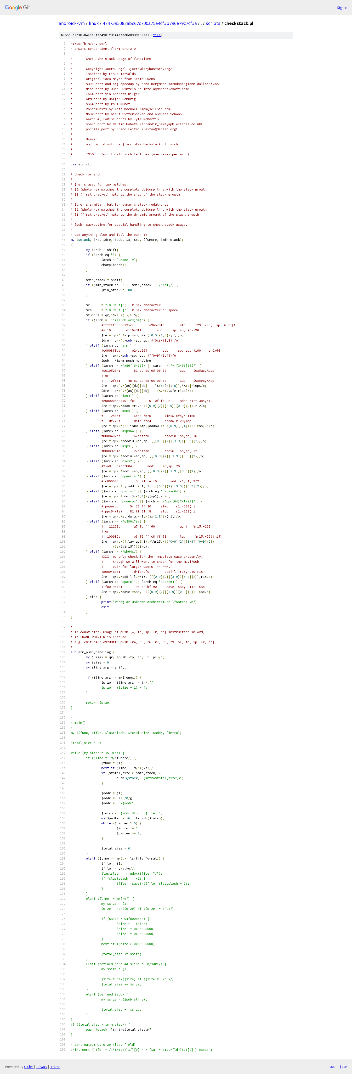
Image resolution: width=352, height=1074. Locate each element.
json (343, 1066)
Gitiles (29, 1066)
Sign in (342, 7)
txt (332, 1066)
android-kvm (72, 23)
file (157, 35)
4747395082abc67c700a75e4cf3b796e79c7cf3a (150, 23)
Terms (55, 1066)
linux (94, 23)
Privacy (41, 1066)
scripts (213, 23)
